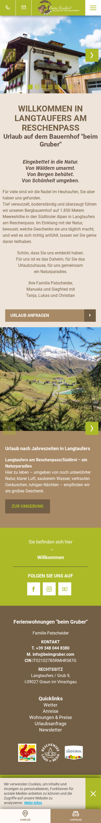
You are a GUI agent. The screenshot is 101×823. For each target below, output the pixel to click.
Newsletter (50, 730)
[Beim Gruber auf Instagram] (50, 588)
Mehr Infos (33, 803)
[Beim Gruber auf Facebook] (35, 588)
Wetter (50, 705)
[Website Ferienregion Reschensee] (50, 752)
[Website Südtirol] (74, 752)
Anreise (51, 711)
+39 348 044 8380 (52, 648)
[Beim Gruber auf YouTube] (66, 588)
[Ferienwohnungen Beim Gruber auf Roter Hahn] (27, 753)
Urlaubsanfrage (51, 723)
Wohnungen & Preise (50, 717)
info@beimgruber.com (53, 654)
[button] (93, 8)
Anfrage (76, 819)
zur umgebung (28, 506)
